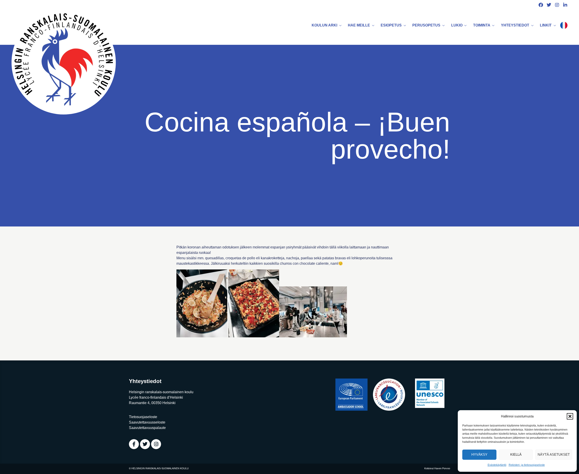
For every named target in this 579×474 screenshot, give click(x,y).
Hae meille (359, 25)
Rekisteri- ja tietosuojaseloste (527, 465)
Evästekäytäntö (497, 465)
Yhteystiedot (515, 25)
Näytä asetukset (554, 454)
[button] (570, 416)
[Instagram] (557, 5)
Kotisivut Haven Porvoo (437, 468)
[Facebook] (541, 5)
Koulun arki (324, 25)
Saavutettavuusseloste (147, 422)
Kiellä (516, 454)
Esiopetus (391, 25)
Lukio (457, 25)
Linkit (546, 25)
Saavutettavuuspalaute (147, 428)
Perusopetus (426, 25)
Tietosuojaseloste (143, 417)
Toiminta (481, 25)
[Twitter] (549, 5)
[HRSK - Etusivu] (64, 62)
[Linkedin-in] (565, 5)
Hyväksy (479, 454)
